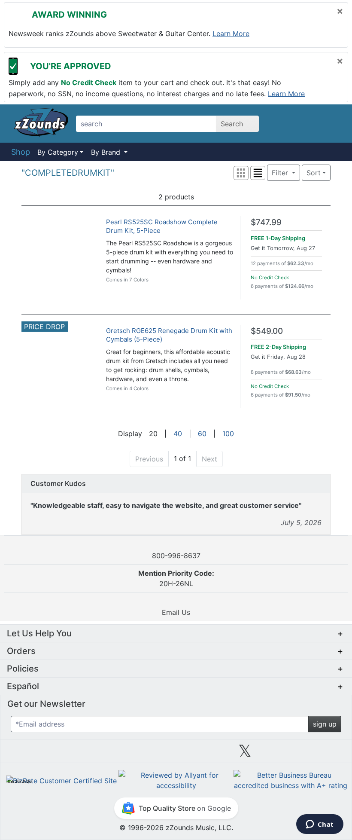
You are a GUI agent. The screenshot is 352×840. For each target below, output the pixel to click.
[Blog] (38, 754)
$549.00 (267, 331)
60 (202, 433)
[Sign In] (309, 123)
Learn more (230, 33)
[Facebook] (106, 754)
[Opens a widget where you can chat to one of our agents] (319, 825)
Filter (281, 172)
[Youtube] (313, 754)
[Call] (331, 124)
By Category (57, 152)
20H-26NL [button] (176, 578)
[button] (241, 173)
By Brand (106, 152)
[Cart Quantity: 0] (285, 123)
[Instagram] (176, 754)
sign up (325, 724)
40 (177, 433)
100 (228, 433)
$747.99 (266, 222)
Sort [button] (313, 172)
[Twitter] (245, 754)
